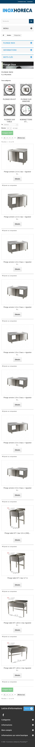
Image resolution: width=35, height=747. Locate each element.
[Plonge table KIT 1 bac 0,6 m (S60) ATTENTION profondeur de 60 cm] (17, 518)
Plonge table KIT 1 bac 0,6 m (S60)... (17, 533)
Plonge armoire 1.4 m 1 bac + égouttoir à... (17, 173)
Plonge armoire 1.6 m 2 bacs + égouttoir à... (18, 263)
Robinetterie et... (26, 120)
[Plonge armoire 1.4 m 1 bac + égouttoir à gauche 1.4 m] (17, 202)
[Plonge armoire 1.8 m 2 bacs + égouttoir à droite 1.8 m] (17, 337)
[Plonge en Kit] (9, 90)
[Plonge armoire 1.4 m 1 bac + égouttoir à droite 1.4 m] (17, 156)
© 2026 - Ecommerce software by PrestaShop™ (14, 742)
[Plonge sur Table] (9, 110)
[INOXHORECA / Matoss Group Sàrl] (17, 9)
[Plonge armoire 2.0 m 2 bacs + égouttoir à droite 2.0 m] (17, 427)
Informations (10, 50)
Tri (2, 124)
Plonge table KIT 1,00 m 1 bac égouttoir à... (17, 624)
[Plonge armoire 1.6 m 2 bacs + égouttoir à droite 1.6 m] (17, 247)
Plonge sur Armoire (26, 100)
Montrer (3, 128)
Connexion (30, 1)
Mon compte (6, 730)
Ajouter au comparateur (10, 185)
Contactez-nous (22, 1)
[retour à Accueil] (3, 35)
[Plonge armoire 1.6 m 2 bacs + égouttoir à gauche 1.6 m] (17, 292)
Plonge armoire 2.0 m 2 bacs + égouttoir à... (18, 444)
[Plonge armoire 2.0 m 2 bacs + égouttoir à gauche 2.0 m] (17, 473)
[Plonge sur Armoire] (26, 90)
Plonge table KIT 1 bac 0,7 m (17, 578)
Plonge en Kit (9, 99)
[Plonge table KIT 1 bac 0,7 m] (17, 563)
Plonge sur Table (9, 120)
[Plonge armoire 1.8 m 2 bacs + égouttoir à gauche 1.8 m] (17, 382)
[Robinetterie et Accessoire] (26, 110)
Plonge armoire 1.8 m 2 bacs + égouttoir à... (18, 354)
